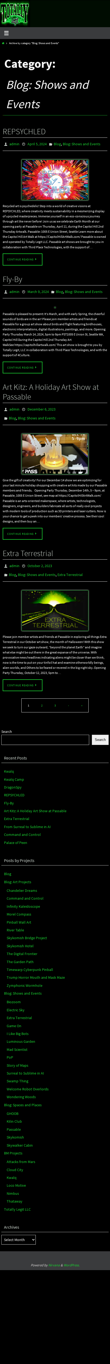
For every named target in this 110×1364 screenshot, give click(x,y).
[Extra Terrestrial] (55, 603)
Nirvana (54, 1258)
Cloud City (15, 1162)
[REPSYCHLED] (55, 178)
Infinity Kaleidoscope (23, 899)
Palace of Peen (15, 835)
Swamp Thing (17, 1074)
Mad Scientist (17, 1042)
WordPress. (72, 1258)
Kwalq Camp (14, 772)
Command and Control (22, 827)
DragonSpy (13, 780)
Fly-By (12, 278)
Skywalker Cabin (20, 1138)
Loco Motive (16, 1178)
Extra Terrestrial (28, 548)
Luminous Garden (21, 1034)
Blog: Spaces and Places (23, 1098)
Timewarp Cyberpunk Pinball (30, 962)
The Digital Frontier (22, 946)
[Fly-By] (55, 305)
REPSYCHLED (24, 131)
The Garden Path (20, 954)
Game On (14, 1018)
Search (6, 724)
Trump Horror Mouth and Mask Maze (36, 970)
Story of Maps (17, 1058)
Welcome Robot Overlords (28, 1082)
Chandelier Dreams (22, 883)
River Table (15, 923)
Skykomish (15, 1130)
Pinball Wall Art (19, 915)
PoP (10, 1050)
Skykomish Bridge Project (27, 930)
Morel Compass (19, 907)
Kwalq (9, 764)
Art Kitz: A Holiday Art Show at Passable (51, 389)
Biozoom (14, 995)
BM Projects (13, 1146)
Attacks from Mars (21, 1154)
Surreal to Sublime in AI (25, 1066)
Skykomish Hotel (20, 939)
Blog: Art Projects (17, 874)
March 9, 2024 (38, 290)
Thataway (14, 1194)
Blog (57, 143)
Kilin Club (14, 1114)
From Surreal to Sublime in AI (27, 819)
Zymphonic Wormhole (24, 978)
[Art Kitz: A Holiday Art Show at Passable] (55, 449)
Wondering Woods (21, 1089)
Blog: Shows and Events (81, 143)
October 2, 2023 (40, 561)
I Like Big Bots (18, 1026)
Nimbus (13, 1186)
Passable (14, 1122)
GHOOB (12, 1106)
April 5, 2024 (37, 143)
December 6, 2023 (42, 406)
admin (14, 143)
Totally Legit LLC (17, 1202)
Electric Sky (16, 1003)
